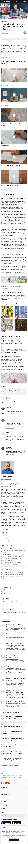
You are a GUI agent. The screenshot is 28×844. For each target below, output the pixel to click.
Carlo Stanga (10, 31)
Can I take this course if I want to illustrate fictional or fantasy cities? (13, 739)
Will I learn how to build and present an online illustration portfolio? (12, 758)
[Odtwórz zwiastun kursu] (14, 11)
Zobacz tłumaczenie (10, 402)
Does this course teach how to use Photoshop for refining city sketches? (12, 752)
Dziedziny (4, 791)
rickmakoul (8, 407)
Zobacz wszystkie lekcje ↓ (8, 189)
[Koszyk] (20, 2)
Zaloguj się (24, 1)
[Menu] (2, 2)
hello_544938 (9, 432)
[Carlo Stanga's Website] (18, 483)
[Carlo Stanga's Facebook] (13, 483)
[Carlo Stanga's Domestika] (11, 483)
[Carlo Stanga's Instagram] (15, 483)
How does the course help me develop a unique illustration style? (12, 745)
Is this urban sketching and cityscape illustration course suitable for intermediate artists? (11, 718)
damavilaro (8, 397)
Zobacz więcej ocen (6, 458)
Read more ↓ (4, 57)
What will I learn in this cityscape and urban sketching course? (11, 732)
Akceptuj (14, 839)
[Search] (17, 2)
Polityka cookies (10, 836)
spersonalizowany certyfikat (12, 658)
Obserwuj (5, 484)
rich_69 (7, 419)
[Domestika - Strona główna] (14, 782)
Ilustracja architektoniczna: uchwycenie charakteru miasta (14, 26)
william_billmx (9, 447)
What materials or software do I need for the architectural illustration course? (12, 725)
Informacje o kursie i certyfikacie (9, 765)
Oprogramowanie (6, 794)
